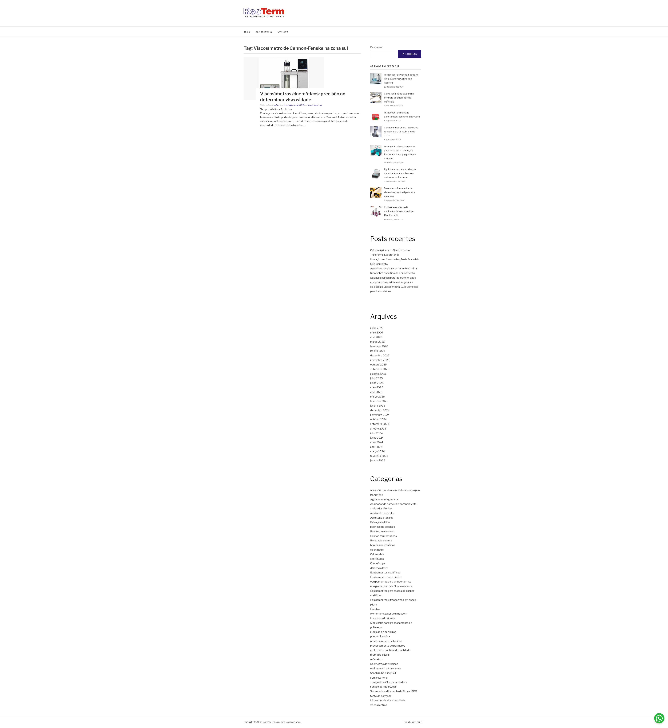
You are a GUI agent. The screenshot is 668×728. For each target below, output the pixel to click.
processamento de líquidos (386, 641)
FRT (422, 722)
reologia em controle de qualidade (390, 650)
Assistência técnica (381, 517)
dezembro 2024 (379, 410)
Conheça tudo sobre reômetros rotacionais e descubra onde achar (401, 131)
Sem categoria (379, 677)
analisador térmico (381, 508)
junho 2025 (377, 382)
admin (277, 105)
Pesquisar (376, 47)
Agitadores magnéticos (384, 499)
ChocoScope (377, 563)
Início (247, 31)
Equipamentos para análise (386, 577)
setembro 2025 (379, 369)
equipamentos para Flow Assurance (391, 586)
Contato (282, 31)
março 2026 (377, 341)
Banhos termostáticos (383, 536)
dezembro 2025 (379, 355)
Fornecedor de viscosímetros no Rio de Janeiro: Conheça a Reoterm (401, 78)
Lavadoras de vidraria (382, 618)
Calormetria (377, 554)
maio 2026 (376, 332)
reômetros (376, 659)
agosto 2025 (378, 373)
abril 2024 (376, 446)
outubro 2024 (378, 419)
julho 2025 (376, 378)
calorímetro (377, 549)
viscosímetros (315, 105)
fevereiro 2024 (379, 456)
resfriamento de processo (385, 668)
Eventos (375, 609)
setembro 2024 (379, 424)
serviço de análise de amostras (388, 682)
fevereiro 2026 (379, 346)
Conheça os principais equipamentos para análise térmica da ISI (399, 211)
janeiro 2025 (377, 405)
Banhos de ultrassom (382, 531)
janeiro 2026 (377, 350)
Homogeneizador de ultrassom (388, 613)
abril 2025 (376, 392)
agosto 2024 (378, 428)
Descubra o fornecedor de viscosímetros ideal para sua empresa (399, 192)
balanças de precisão (382, 526)
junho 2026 (377, 328)
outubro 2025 (378, 364)
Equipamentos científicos (385, 572)
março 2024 (377, 451)
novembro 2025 (379, 360)
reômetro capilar (380, 654)
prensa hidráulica (380, 636)
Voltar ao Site (263, 31)
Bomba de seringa (381, 540)
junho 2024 (377, 437)
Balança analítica (380, 522)
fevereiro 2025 (379, 401)
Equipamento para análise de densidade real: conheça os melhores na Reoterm (400, 173)
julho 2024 (376, 433)
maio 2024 (376, 442)
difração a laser (379, 568)
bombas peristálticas (382, 545)
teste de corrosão (381, 696)
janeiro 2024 (377, 460)
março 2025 (377, 396)
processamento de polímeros (387, 645)
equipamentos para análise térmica (390, 581)
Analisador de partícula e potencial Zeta (393, 504)
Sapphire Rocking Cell (383, 673)
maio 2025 (376, 387)
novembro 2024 (379, 414)
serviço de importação (383, 686)
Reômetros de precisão (384, 664)
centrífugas (377, 558)
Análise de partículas (382, 513)
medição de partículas (383, 631)
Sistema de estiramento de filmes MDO (393, 691)
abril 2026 (376, 337)
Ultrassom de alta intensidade (387, 700)
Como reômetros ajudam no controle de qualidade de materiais (399, 97)
